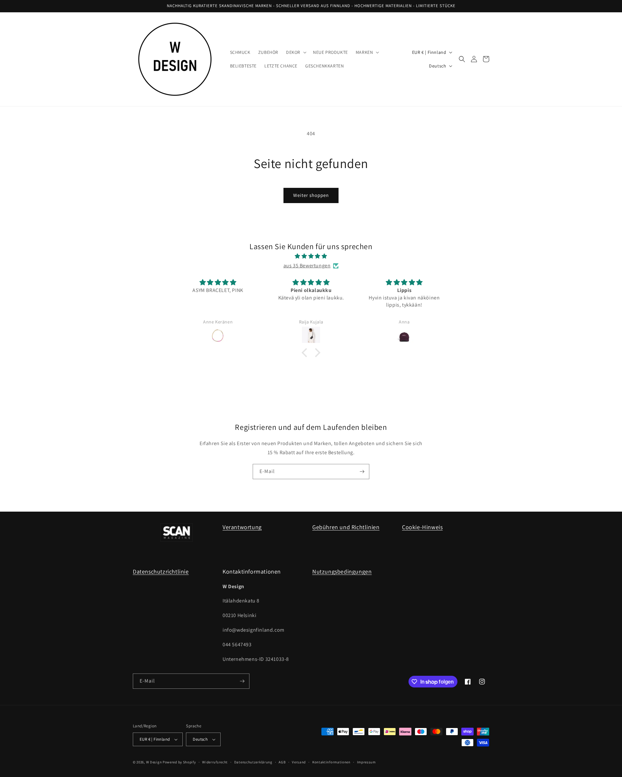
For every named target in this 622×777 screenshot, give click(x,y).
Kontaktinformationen (331, 762)
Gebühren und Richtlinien (345, 527)
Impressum (366, 762)
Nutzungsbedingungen (342, 571)
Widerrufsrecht (215, 762)
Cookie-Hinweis (422, 527)
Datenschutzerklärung (253, 762)
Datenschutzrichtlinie (161, 571)
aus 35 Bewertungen (307, 265)
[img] (311, 256)
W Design (154, 762)
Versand (299, 762)
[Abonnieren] (362, 471)
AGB (282, 762)
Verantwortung (242, 527)
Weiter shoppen (311, 195)
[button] (295, 52)
